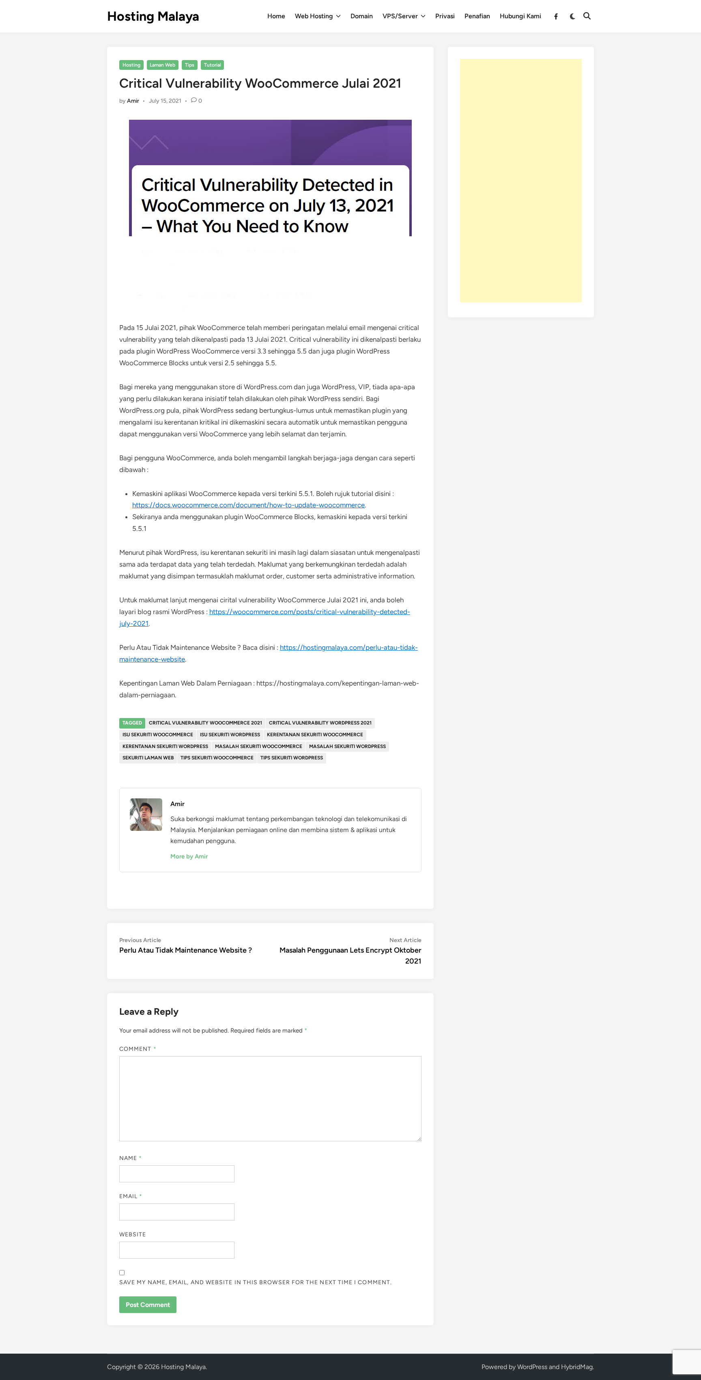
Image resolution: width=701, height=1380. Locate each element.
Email (131, 1196)
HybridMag (577, 1367)
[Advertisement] (521, 180)
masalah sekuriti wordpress (347, 746)
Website (132, 1234)
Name (130, 1158)
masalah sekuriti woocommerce (258, 746)
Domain (361, 16)
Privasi (445, 16)
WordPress (532, 1367)
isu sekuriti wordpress (230, 734)
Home (276, 16)
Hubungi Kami (520, 16)
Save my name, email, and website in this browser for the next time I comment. (255, 1282)
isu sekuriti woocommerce (158, 734)
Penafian (477, 16)
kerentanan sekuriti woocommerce (315, 734)
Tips (189, 65)
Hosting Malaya (153, 16)
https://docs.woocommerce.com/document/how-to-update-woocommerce (248, 505)
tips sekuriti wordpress (291, 758)
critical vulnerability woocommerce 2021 (205, 723)
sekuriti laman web (148, 758)
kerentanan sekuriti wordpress (165, 746)
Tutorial (212, 65)
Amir (133, 100)
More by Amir (189, 856)
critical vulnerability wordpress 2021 (320, 723)
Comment (138, 1049)
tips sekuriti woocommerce (217, 758)
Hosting (131, 65)
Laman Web (162, 65)
